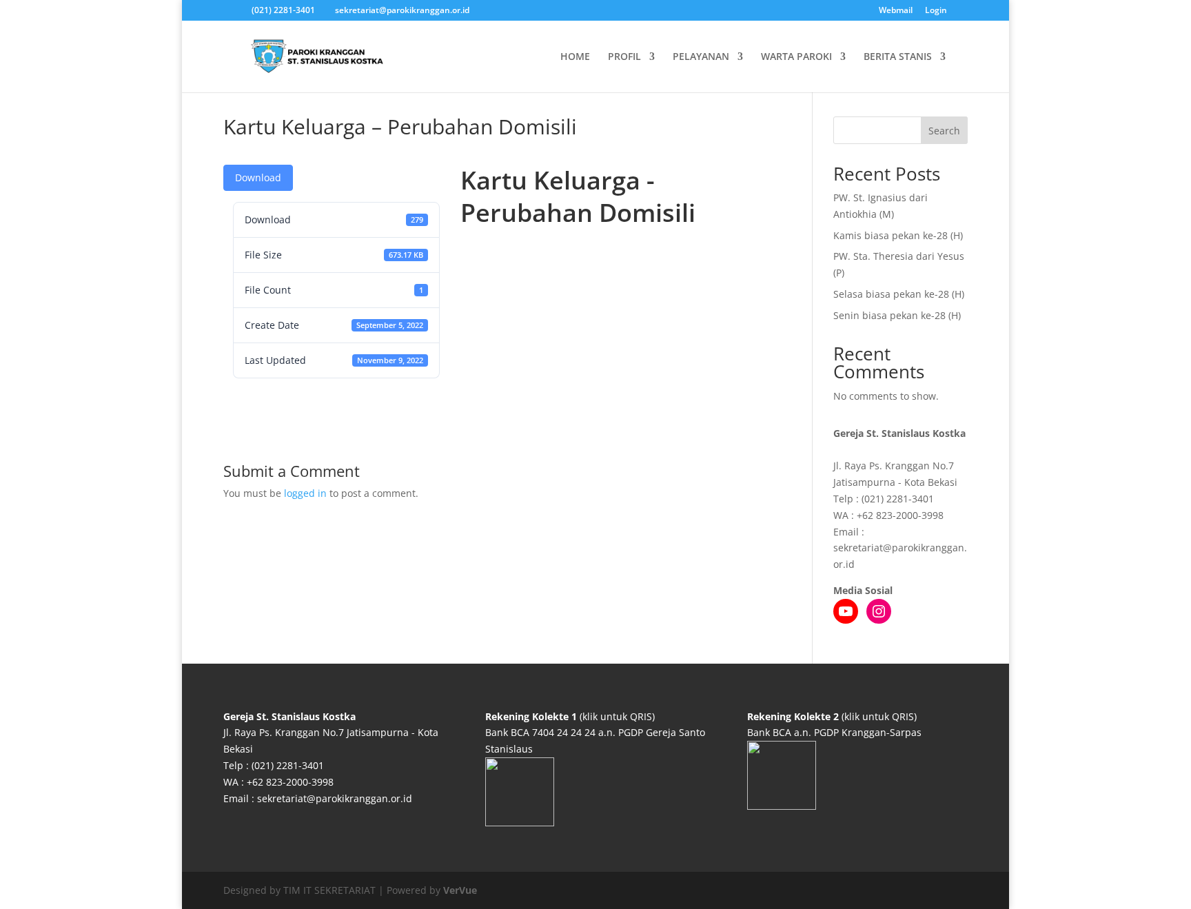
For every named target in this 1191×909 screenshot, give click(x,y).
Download (258, 177)
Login (936, 11)
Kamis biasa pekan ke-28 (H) (898, 235)
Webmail (896, 11)
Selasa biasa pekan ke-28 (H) (898, 293)
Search (944, 130)
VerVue (460, 890)
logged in (305, 493)
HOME (575, 57)
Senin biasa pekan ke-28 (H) (897, 315)
